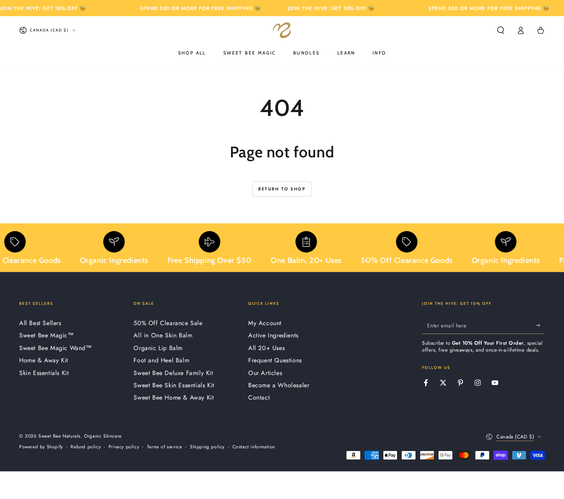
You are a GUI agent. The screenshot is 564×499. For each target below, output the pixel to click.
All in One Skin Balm (163, 335)
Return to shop (282, 189)
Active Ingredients (273, 335)
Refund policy (86, 447)
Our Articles (265, 372)
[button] (501, 30)
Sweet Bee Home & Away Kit (174, 397)
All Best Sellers (40, 323)
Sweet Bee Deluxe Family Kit (173, 372)
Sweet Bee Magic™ (46, 335)
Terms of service (164, 447)
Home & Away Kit (43, 360)
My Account (265, 323)
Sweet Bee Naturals (59, 436)
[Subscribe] (540, 325)
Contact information (254, 447)
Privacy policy (124, 447)
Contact (259, 397)
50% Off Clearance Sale (168, 323)
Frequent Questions (275, 360)
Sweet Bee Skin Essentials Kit (174, 385)
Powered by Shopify (41, 447)
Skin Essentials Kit (44, 372)
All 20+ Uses (266, 348)
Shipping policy (207, 447)
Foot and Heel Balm (161, 360)
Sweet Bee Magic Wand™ (55, 348)
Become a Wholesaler (278, 385)
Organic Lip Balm (158, 348)
